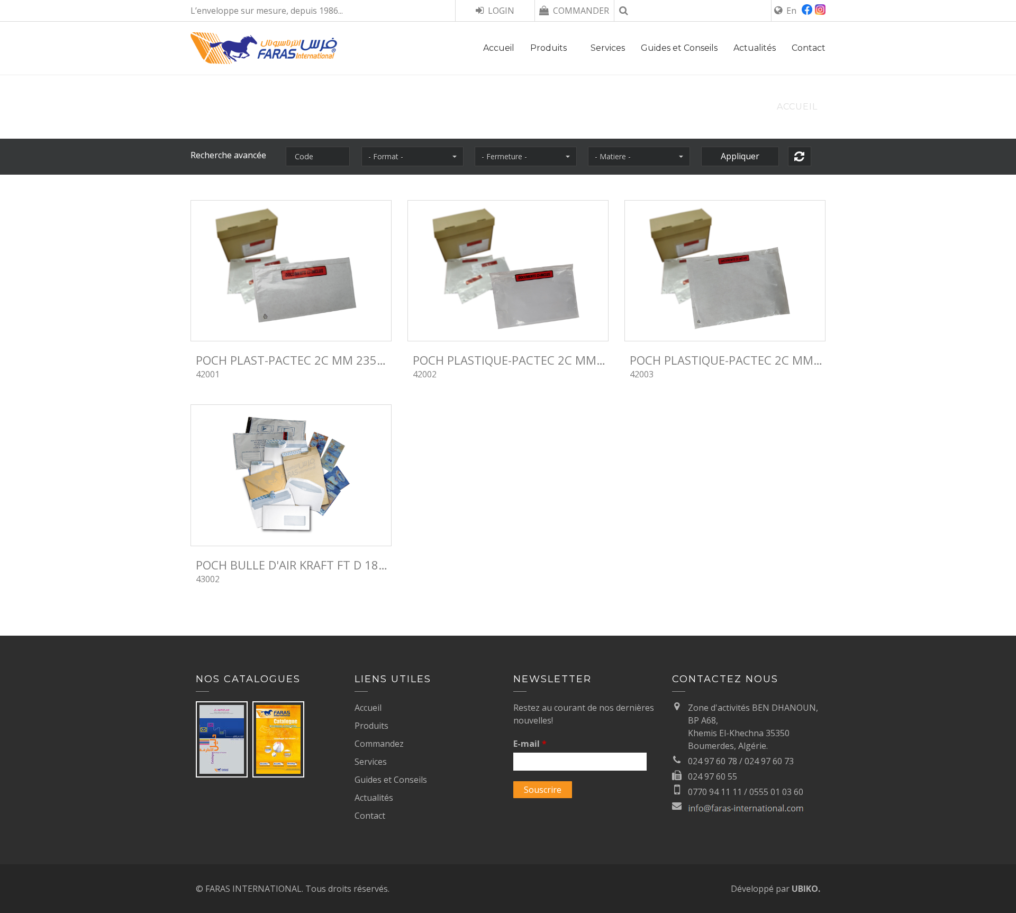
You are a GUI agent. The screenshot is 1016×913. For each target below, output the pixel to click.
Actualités (754, 48)
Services (608, 48)
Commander (581, 10)
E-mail (530, 743)
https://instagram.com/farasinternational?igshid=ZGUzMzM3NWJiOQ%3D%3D (820, 11)
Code (304, 156)
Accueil (498, 48)
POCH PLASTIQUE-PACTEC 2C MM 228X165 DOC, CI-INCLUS (511, 360)
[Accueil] (263, 58)
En (791, 10)
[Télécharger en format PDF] (223, 738)
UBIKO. (806, 888)
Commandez (379, 743)
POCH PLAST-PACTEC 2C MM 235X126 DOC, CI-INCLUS (294, 360)
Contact (809, 48)
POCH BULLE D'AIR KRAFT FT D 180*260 (294, 565)
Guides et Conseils (679, 48)
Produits (548, 48)
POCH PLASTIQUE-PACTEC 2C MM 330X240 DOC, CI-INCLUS (728, 360)
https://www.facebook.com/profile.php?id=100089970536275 (808, 11)
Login (501, 10)
